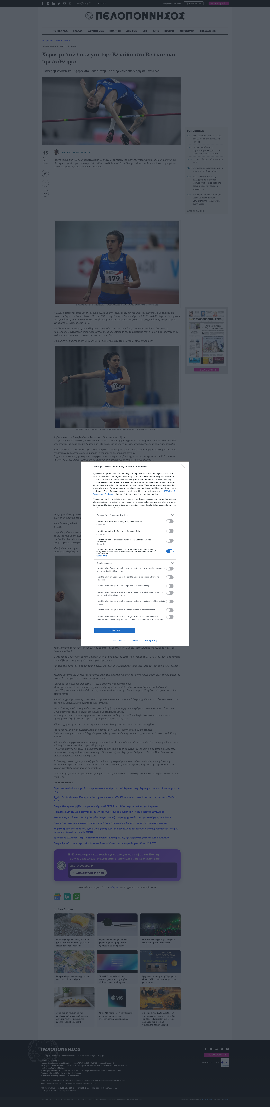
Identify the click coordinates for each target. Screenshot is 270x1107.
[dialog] (135, 553)
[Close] (183, 467)
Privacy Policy (151, 640)
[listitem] (135, 515)
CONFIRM (115, 630)
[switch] (170, 521)
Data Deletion (119, 640)
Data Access (135, 640)
